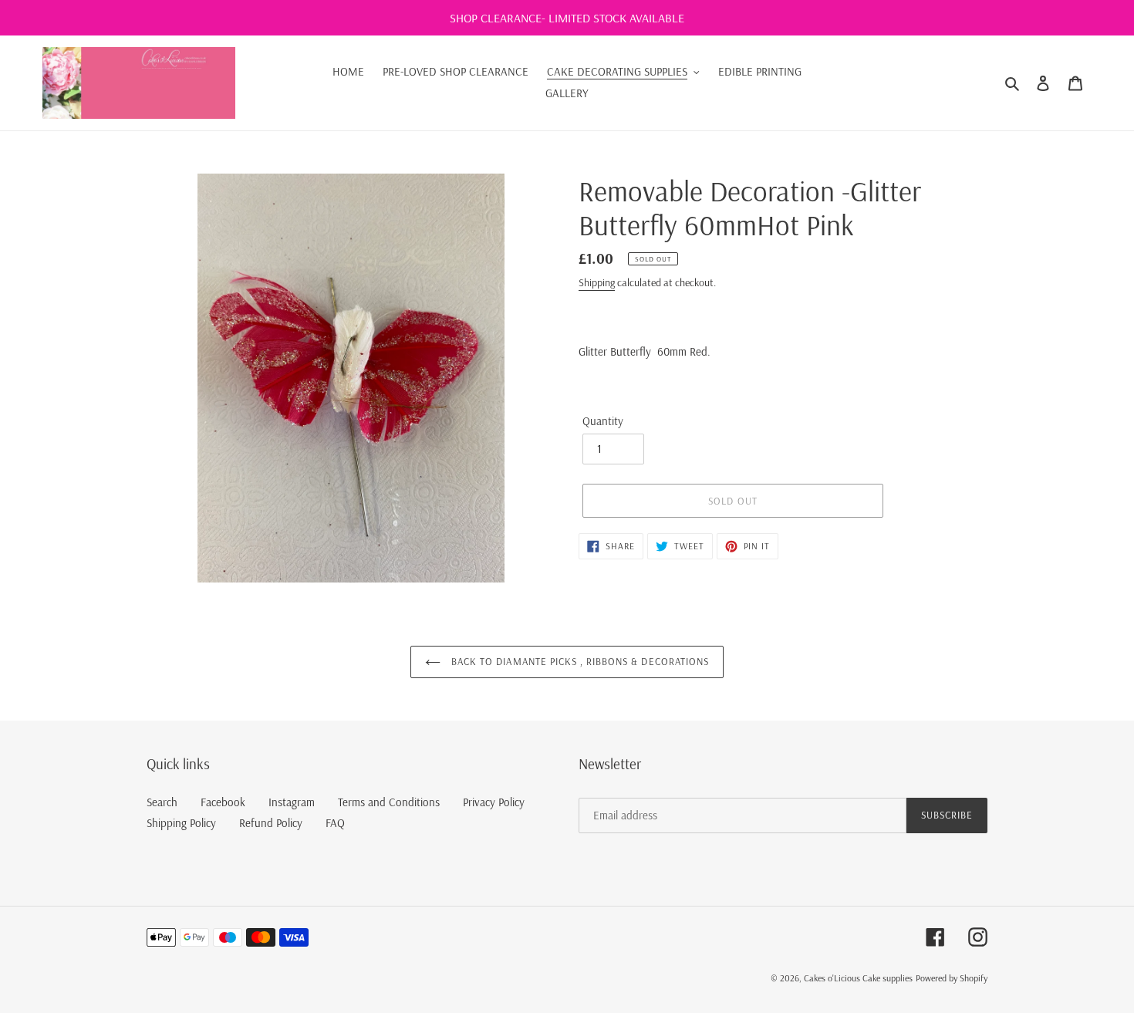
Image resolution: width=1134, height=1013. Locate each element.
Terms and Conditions (389, 802)
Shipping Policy (181, 822)
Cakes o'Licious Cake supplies (858, 978)
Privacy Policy (494, 802)
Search (162, 802)
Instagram (291, 802)
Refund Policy (270, 822)
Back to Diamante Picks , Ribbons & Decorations (578, 661)
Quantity (602, 421)
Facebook (223, 802)
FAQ (335, 822)
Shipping (597, 282)
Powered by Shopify (951, 978)
